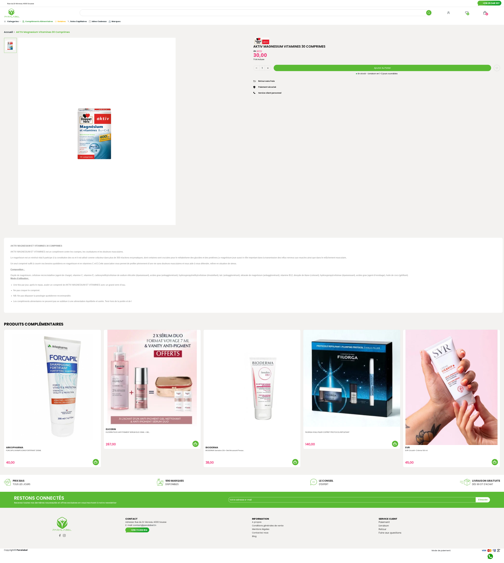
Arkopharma (14, 447)
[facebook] (59, 535)
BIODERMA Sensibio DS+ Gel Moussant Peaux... (225, 450)
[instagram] (64, 535)
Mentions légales (260, 529)
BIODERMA (212, 447)
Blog (254, 536)
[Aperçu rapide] (52, 387)
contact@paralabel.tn (144, 525)
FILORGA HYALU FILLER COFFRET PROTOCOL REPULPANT (327, 432)
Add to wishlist (497, 68)
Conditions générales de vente (268, 526)
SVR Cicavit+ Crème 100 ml (416, 450)
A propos (256, 522)
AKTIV (259, 51)
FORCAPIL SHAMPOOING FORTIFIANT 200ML (23, 450)
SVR (407, 447)
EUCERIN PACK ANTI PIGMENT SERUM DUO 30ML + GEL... (128, 432)
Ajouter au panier (382, 67)
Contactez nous (260, 533)
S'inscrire (483, 500)
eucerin (111, 429)
